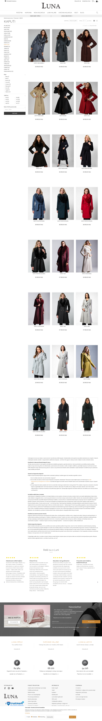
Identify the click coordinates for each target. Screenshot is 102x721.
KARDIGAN (7, 41)
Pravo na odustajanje (34, 694)
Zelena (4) (7, 92)
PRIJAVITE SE (91, 622)
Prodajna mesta (80, 699)
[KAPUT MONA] (63, 98)
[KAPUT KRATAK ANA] (39, 361)
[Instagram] (9, 688)
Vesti (53, 690)
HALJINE (7, 25)
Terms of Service (93, 627)
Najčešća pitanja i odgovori (59, 703)
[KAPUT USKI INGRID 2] (39, 45)
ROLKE (6, 50)
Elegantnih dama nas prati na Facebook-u (17, 671)
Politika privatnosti (33, 690)
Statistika (35, 716)
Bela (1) (7, 76)
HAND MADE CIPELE (35, 16)
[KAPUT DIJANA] (63, 414)
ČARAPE (7, 67)
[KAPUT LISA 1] (87, 414)
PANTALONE (8, 31)
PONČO (6, 52)
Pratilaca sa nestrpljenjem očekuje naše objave (51, 671)
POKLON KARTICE (8, 71)
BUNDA (6, 56)
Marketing (42, 716)
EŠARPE (7, 61)
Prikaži (80, 20)
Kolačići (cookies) (33, 706)
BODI (6, 39)
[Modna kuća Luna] (51, 5)
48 (7, 103)
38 (17, 97)
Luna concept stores (81, 697)
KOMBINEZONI (8, 37)
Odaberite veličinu (57, 701)
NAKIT (6, 60)
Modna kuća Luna (8, 18)
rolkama (48, 481)
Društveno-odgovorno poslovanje (85, 690)
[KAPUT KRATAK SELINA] (39, 203)
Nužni (28, 716)
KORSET (6, 69)
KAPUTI (6, 44)
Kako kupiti (55, 688)
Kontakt (78, 694)
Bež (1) (6, 78)
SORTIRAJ (66, 20)
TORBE (6, 58)
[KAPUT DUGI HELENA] (39, 308)
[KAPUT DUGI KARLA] (87, 256)
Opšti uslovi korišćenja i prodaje (37, 688)
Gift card (54, 699)
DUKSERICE (7, 54)
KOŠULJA (7, 35)
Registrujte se (86, 1)
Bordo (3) (7, 80)
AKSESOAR (7, 65)
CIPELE (6, 63)
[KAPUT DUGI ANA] (63, 361)
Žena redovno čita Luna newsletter (84, 671)
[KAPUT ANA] (87, 308)
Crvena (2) (8, 84)
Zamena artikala (32, 703)
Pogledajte (17, 649)
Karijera (54, 692)
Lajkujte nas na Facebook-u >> (17, 674)
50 (17, 103)
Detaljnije (27, 713)
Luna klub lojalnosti (57, 697)
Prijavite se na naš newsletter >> (85, 674)
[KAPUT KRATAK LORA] (87, 150)
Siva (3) (7, 88)
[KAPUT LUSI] (87, 98)
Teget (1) (7, 90)
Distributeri (55, 694)
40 (7, 99)
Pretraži (14, 113)
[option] (35, 16)
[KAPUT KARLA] (87, 361)
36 (7, 97)
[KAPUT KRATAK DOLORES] (39, 256)
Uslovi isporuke (32, 701)
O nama (78, 688)
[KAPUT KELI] (63, 45)
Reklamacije (31, 692)
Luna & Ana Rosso (66, 16)
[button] (97, 13)
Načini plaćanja (32, 699)
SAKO (6, 29)
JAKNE (6, 48)
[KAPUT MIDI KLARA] (39, 98)
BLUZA (7, 27)
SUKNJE (7, 33)
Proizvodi (16, 18)
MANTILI (6, 42)
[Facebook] (5, 688)
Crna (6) (7, 82)
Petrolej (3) (7, 86)
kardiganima (41, 481)
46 (18, 101)
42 (18, 99)
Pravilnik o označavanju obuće (60, 706)
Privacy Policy (82, 627)
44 (7, 101)
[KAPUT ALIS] (63, 256)
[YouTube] (13, 688)
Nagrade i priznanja (81, 692)
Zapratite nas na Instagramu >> (51, 674)
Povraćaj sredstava (33, 697)
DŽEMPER (7, 46)
